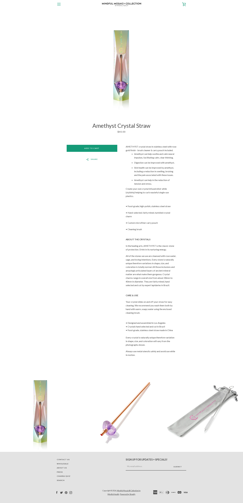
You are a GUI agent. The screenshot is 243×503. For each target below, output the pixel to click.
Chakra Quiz (63, 476)
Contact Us (63, 459)
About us (62, 468)
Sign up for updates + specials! (146, 459)
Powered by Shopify (127, 494)
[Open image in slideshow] (121, 65)
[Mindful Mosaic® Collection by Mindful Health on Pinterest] (66, 492)
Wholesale (62, 464)
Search (61, 480)
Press (60, 472)
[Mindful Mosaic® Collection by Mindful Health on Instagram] (70, 492)
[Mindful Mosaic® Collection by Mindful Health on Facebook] (56, 492)
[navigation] (58, 4)
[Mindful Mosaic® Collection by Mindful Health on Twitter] (61, 492)
